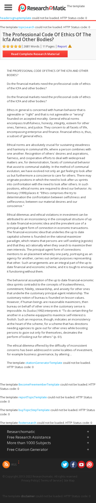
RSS (14, 465)
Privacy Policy (29, 480)
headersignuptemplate (15, 18)
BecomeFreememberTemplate (39, 384)
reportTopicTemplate (33, 397)
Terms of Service (51, 480)
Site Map (69, 480)
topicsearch (26, 27)
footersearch (27, 423)
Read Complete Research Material (35, 54)
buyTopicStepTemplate (34, 410)
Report (62, 46)
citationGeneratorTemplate (43, 363)
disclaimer (28, 496)
